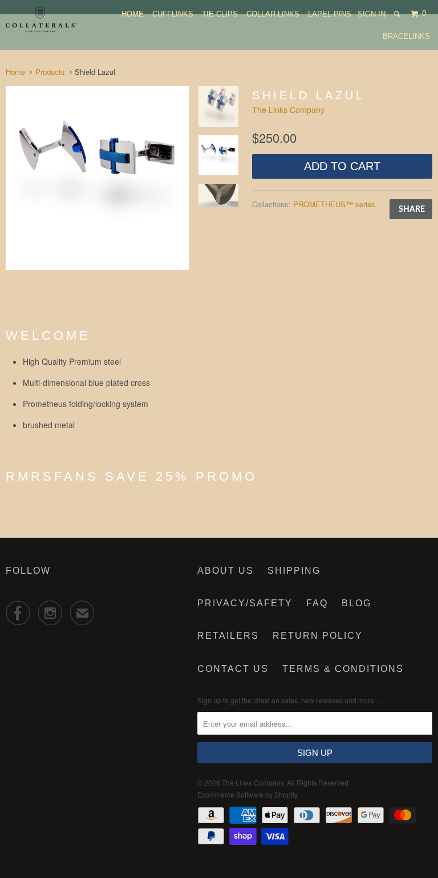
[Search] (398, 14)
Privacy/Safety (245, 603)
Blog (356, 603)
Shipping (294, 570)
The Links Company (288, 109)
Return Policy (318, 636)
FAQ (317, 603)
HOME (132, 14)
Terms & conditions (343, 669)
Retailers (228, 636)
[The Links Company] (41, 19)
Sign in (372, 14)
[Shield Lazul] (97, 177)
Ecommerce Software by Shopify (247, 794)
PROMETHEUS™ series (334, 204)
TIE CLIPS (220, 14)
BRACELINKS (406, 36)
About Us (225, 570)
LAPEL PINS (329, 14)
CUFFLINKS (172, 14)
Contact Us (233, 669)
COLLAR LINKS (272, 14)
